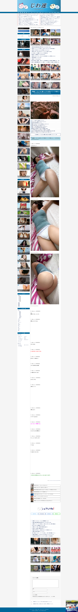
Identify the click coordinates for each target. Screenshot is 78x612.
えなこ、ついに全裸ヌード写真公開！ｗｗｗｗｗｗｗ (37, 120)
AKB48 (20, 311)
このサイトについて (42, 609)
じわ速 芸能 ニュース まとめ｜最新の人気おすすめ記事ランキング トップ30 (46, 134)
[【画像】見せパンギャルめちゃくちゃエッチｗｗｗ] (24, 236)
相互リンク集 (37, 609)
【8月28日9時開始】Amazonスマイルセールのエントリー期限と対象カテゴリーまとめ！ (53, 17)
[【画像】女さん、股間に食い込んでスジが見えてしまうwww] (24, 184)
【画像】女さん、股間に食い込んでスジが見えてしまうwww (23, 187)
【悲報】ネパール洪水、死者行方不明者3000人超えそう (26, 18)
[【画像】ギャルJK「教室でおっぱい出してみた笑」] (24, 191)
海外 (18, 325)
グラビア (42, 12)
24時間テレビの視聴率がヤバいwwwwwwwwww (38, 54)
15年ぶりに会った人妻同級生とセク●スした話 (25, 16)
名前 (33, 588)
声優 (40, 12)
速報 (22, 12)
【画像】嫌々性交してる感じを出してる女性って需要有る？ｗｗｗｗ (43, 603)
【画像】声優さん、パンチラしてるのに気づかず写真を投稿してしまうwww (23, 231)
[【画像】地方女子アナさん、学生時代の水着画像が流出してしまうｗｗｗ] (24, 206)
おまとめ (25, 336)
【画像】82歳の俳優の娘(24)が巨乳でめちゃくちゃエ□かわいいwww (41, 522)
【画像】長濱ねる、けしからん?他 (36, 57)
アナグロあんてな (20, 338)
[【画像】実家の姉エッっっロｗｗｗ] (24, 221)
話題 (20, 12)
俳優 (24, 12)
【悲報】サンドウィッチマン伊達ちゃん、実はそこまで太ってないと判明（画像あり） (31, 15)
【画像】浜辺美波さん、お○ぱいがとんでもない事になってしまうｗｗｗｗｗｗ (43, 534)
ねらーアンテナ (20, 340)
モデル (32, 12)
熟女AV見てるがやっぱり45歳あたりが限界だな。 (47, 15)
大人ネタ (58, 12)
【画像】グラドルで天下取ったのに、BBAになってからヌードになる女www (23, 201)
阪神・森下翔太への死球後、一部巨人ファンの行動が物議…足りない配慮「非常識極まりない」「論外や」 (46, 60)
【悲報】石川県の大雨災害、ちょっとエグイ (38, 531)
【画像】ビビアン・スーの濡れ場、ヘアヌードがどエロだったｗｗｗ (23, 283)
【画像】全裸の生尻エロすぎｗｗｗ (22, 275)
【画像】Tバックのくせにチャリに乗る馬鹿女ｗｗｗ (26, 23)
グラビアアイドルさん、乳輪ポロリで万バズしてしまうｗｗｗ (38, 121)
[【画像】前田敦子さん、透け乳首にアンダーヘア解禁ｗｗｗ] (24, 288)
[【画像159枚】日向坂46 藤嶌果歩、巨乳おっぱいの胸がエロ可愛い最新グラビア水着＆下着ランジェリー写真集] (24, 265)
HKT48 (20, 314)
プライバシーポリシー (32, 609)
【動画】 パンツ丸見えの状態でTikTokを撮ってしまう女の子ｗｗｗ (39, 126)
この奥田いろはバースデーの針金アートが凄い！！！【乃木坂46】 (28, 22)
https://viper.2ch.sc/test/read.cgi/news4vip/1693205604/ (55, 480)
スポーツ (50, 12)
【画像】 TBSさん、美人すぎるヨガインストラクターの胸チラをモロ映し (42, 51)
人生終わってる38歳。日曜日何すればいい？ (46, 24)
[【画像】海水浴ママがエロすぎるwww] (24, 250)
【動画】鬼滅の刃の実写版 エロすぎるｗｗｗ (23, 245)
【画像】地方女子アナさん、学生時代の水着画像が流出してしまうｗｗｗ (23, 209)
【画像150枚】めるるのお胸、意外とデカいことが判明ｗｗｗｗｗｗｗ (23, 261)
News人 (25, 338)
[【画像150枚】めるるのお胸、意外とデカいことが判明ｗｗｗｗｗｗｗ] (24, 258)
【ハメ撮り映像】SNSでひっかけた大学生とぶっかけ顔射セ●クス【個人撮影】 (40, 129)
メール (34, 591)
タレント (29, 12)
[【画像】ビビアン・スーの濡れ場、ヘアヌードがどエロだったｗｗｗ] (24, 280)
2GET (25, 337)
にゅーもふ (19, 337)
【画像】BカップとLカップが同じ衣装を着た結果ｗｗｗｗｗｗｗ (42, 601)
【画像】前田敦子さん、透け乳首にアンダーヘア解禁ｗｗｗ (23, 290)
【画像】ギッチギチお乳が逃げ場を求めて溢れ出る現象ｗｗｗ (38, 127)
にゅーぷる (19, 341)
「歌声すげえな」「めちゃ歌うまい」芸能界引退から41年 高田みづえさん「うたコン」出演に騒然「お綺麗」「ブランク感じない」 (37, 24)
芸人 (52, 12)
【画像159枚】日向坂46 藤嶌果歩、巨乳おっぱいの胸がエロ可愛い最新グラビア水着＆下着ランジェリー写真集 (23, 268)
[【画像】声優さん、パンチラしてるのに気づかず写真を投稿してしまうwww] (24, 228)
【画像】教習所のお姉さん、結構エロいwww (23, 46)
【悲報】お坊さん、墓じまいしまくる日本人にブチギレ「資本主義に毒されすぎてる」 (53, 16)
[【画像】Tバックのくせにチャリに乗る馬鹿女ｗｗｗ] (24, 213)
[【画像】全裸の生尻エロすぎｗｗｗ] (24, 273)
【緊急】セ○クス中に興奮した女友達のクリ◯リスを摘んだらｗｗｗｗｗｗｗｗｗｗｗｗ (53, 18)
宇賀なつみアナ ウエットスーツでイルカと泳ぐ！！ (26, 17)
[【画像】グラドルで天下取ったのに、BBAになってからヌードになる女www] (24, 199)
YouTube (55, 12)
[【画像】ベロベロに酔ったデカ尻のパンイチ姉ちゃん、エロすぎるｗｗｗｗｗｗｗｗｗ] (49, 514)
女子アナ (37, 12)
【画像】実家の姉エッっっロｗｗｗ (22, 223)
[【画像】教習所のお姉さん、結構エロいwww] (24, 44)
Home (18, 12)
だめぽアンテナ (20, 336)
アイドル (34, 12)
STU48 (20, 315)
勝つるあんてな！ (26, 339)
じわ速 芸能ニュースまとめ (38, 610)
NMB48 (20, 312)
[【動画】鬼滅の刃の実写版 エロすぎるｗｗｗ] (24, 243)
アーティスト (46, 12)
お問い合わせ (47, 609)
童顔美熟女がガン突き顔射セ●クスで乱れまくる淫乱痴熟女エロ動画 (39, 128)
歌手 (18, 321)
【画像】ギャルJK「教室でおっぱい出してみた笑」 (23, 194)
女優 (26, 12)
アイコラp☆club (20, 339)
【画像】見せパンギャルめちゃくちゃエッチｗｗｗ (23, 238)
